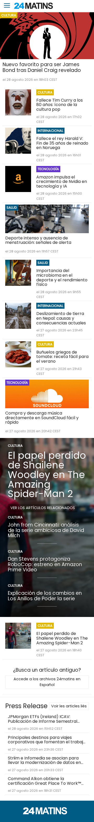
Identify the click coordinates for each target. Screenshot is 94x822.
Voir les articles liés (69, 706)
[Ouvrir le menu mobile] (7, 6)
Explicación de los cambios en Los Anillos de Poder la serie (45, 596)
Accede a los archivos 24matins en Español (47, 681)
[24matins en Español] (47, 813)
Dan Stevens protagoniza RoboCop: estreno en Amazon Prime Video (45, 564)
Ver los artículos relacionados (42, 507)
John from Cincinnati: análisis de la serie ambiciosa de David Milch (46, 530)
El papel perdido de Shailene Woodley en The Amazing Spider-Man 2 (47, 474)
